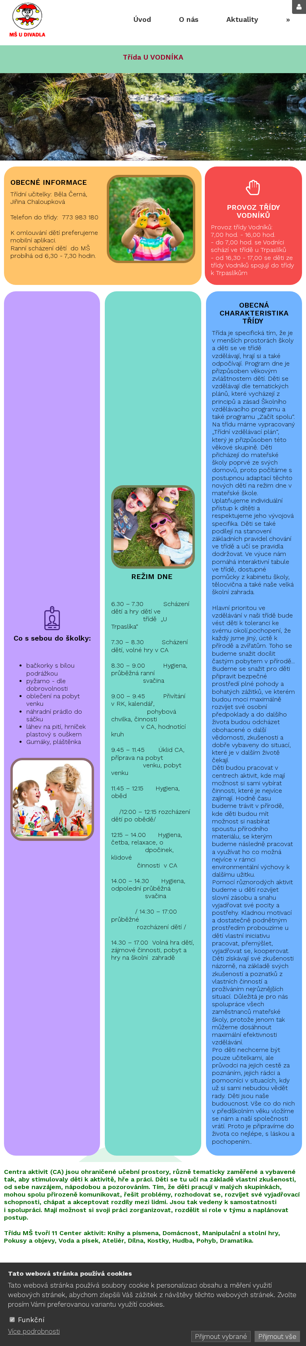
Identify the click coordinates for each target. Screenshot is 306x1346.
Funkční (31, 1320)
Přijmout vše (277, 1336)
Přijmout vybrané (221, 1336)
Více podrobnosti (34, 1331)
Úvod (142, 19)
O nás (188, 19)
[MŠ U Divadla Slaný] (27, 20)
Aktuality (242, 19)
